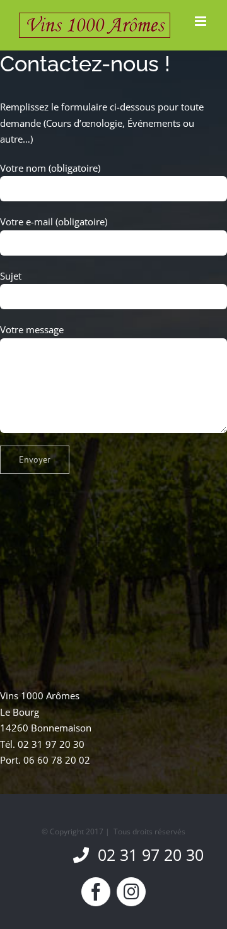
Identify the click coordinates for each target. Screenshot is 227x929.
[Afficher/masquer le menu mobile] (201, 21)
